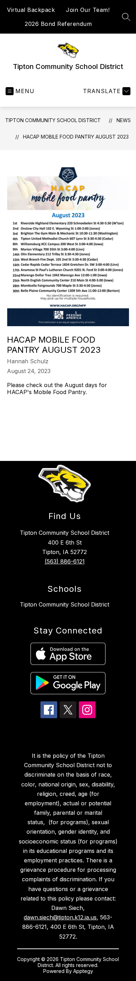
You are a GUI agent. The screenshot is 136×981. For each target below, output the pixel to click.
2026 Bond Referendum (58, 23)
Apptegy (83, 971)
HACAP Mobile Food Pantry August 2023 (76, 137)
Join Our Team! (87, 9)
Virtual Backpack (31, 9)
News (123, 120)
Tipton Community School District (53, 120)
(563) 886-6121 (65, 561)
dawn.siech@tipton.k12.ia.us (60, 917)
